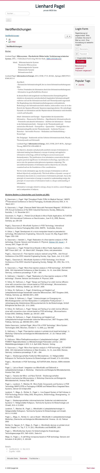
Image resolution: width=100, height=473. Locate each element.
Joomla (81, 84)
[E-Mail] (11, 41)
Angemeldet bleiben (84, 58)
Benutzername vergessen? (80, 67)
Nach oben (91, 468)
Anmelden (81, 61)
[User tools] (68, 36)
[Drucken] (9, 39)
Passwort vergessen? (83, 70)
